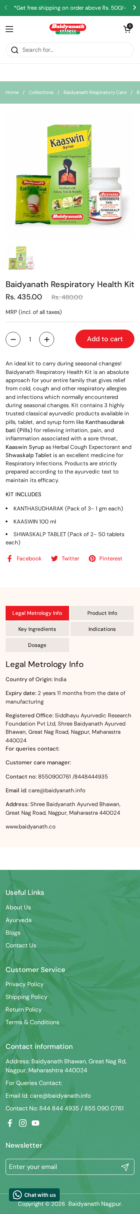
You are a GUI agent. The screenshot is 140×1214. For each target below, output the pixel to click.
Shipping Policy (26, 997)
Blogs (13, 933)
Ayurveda (19, 920)
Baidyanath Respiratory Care (95, 92)
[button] (13, 339)
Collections (41, 92)
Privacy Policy (25, 984)
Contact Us (21, 945)
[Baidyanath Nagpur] (68, 29)
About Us (18, 907)
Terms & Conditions (32, 1022)
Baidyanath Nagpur (94, 1204)
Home (12, 92)
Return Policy (24, 1009)
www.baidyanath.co (31, 826)
